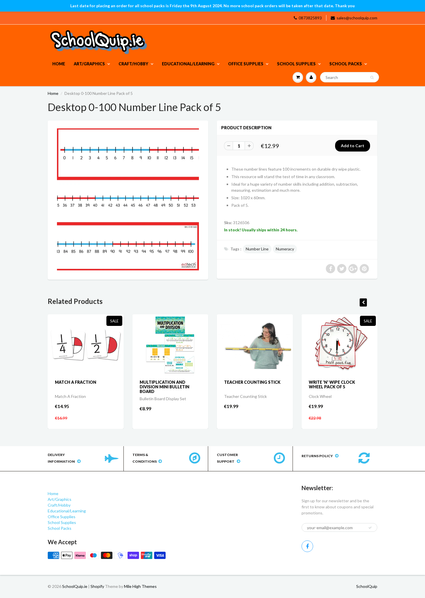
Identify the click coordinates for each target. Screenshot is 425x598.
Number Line (257, 248)
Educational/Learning (188, 63)
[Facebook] (307, 546)
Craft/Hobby (133, 63)
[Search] (372, 77)
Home (58, 63)
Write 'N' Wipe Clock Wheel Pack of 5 (332, 384)
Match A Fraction (75, 382)
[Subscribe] (370, 527)
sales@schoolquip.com (357, 17)
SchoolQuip (366, 586)
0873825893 (310, 17)
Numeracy (285, 248)
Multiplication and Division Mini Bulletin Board (164, 387)
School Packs (345, 63)
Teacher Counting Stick (252, 382)
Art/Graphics (89, 63)
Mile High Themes (140, 586)
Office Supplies (245, 63)
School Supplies (296, 63)
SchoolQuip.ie (74, 586)
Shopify (97, 586)
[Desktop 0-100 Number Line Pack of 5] (128, 199)
